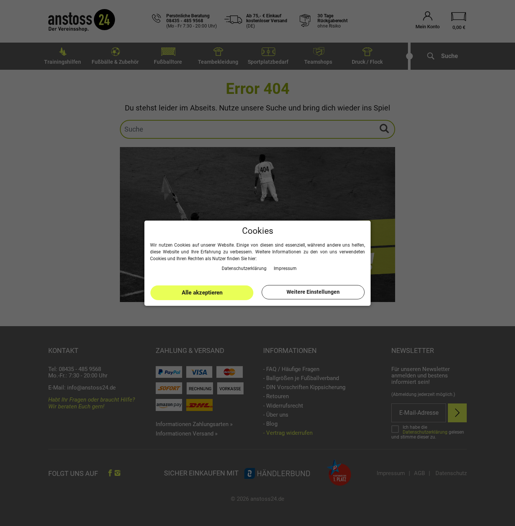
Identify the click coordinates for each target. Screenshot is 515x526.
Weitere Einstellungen (313, 292)
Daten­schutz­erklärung (245, 268)
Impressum (285, 268)
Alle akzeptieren (202, 292)
